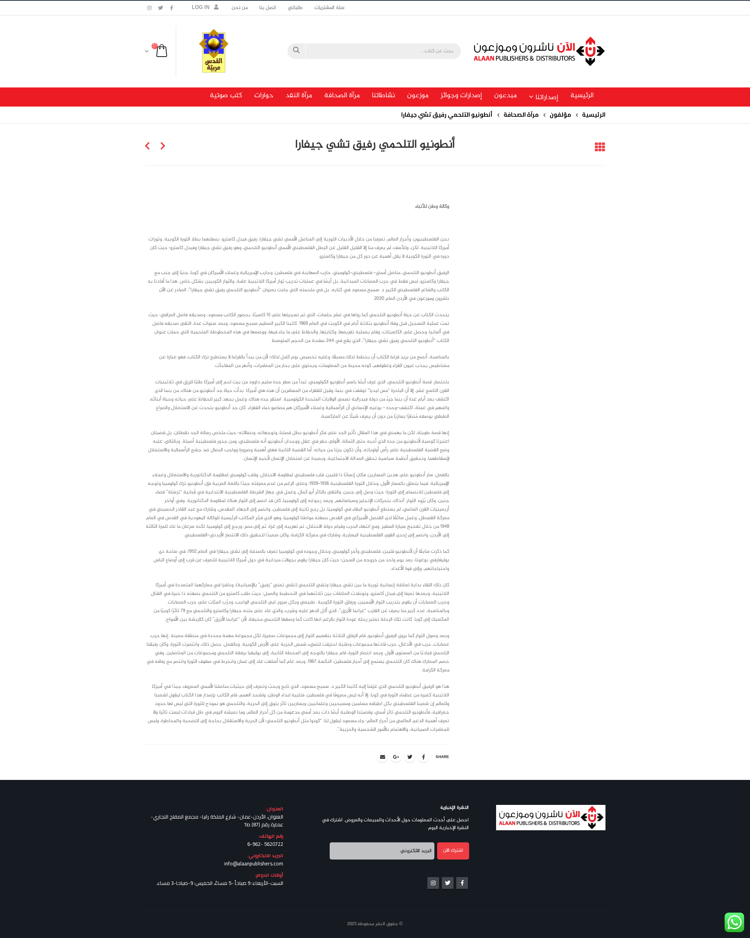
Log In (201, 8)
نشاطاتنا (383, 95)
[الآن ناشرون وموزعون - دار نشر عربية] (556, 51)
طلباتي (295, 8)
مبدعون (505, 95)
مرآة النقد (299, 95)
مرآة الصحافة (342, 95)
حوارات (263, 95)
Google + (396, 756)
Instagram (433, 883)
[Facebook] (172, 8)
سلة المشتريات (329, 8)
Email (382, 756)
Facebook (423, 756)
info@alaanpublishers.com (253, 863)
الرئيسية (582, 95)
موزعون (418, 95)
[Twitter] (161, 8)
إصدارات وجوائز (461, 95)
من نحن (240, 8)
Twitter (409, 756)
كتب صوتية (226, 95)
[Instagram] (150, 8)
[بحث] (296, 51)
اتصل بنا (267, 8)
